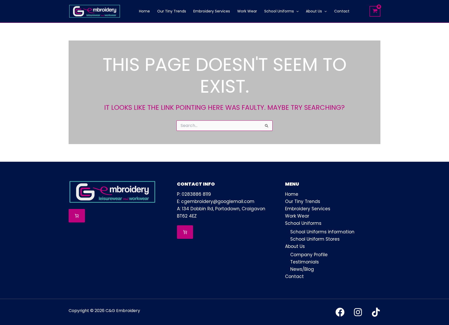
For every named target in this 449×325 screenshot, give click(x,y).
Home (291, 194)
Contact (294, 276)
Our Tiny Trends (302, 201)
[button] (296, 11)
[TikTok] (375, 312)
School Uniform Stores (315, 239)
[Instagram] (357, 312)
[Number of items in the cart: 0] (77, 216)
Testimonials (304, 262)
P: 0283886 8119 (194, 194)
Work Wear (297, 216)
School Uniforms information (322, 232)
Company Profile (309, 255)
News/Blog (302, 269)
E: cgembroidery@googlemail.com (215, 201)
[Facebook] (340, 312)
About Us (295, 246)
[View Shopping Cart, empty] (374, 11)
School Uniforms (303, 223)
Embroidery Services (307, 209)
